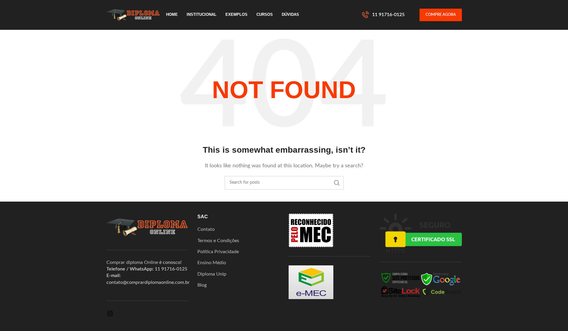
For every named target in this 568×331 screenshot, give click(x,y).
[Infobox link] (383, 15)
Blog (202, 285)
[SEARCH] (337, 183)
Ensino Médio (211, 262)
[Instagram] (110, 315)
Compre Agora (440, 15)
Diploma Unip (211, 274)
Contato (206, 229)
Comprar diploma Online (132, 262)
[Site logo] (133, 14)
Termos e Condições (218, 240)
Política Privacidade (218, 251)
